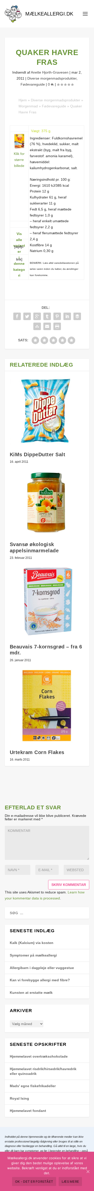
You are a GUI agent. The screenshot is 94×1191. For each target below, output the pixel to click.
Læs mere (70, 1181)
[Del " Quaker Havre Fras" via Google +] (37, 316)
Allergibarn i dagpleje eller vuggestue (42, 968)
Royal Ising (19, 1098)
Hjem (23, 100)
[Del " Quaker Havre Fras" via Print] (57, 326)
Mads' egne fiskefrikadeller (33, 1086)
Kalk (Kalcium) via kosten (31, 943)
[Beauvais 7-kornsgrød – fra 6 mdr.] (47, 601)
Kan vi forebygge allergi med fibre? (40, 980)
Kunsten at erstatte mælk (31, 993)
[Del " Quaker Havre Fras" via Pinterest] (57, 316)
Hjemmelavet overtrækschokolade (39, 1056)
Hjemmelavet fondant (28, 1111)
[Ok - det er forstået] (87, 1171)
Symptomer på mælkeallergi (33, 955)
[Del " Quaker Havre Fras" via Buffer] (77, 316)
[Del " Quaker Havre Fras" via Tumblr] (47, 316)
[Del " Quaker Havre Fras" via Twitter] (27, 316)
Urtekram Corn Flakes (37, 752)
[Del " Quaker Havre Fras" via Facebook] (17, 316)
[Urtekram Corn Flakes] (47, 706)
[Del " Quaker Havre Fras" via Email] (47, 326)
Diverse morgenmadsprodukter (51, 78)
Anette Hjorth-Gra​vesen (49, 72)
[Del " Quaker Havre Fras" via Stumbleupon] (37, 326)
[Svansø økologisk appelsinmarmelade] (47, 502)
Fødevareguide (33, 84)
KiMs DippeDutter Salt (37, 454)
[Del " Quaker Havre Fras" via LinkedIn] (67, 316)
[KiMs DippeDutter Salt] (47, 411)
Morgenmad (28, 106)
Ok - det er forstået (34, 1181)
